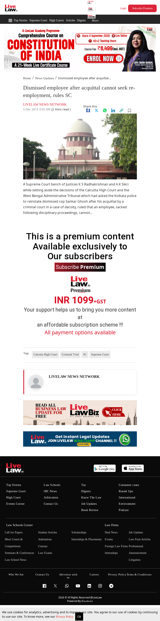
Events (109, 539)
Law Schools (52, 485)
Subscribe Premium (142, 8)
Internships (111, 553)
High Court (13, 497)
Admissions (45, 539)
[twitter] (96, 110)
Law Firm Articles (139, 539)
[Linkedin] (113, 110)
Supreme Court (38, 20)
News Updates (44, 78)
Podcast (124, 510)
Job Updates (89, 503)
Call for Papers (13, 532)
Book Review (90, 510)
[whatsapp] (105, 110)
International (127, 497)
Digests (81, 20)
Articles (70, 20)
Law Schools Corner (19, 525)
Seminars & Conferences (19, 553)
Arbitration (51, 497)
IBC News (50, 491)
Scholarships (78, 532)
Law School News (15, 559)
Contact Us (51, 503)
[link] (121, 110)
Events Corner (15, 503)
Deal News (111, 532)
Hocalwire (87, 601)
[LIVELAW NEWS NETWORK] (36, 382)
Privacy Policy (65, 616)
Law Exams (45, 553)
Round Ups (126, 491)
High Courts (56, 20)
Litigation (134, 559)
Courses (42, 546)
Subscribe (80, 266)
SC (85, 354)
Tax (83, 485)
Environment (127, 503)
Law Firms (112, 525)
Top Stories (20, 20)
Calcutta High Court (45, 354)
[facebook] (88, 110)
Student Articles (47, 532)
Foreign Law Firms (116, 546)
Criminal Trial (70, 354)
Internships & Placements (86, 539)
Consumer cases (129, 485)
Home (27, 78)
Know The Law (91, 497)
